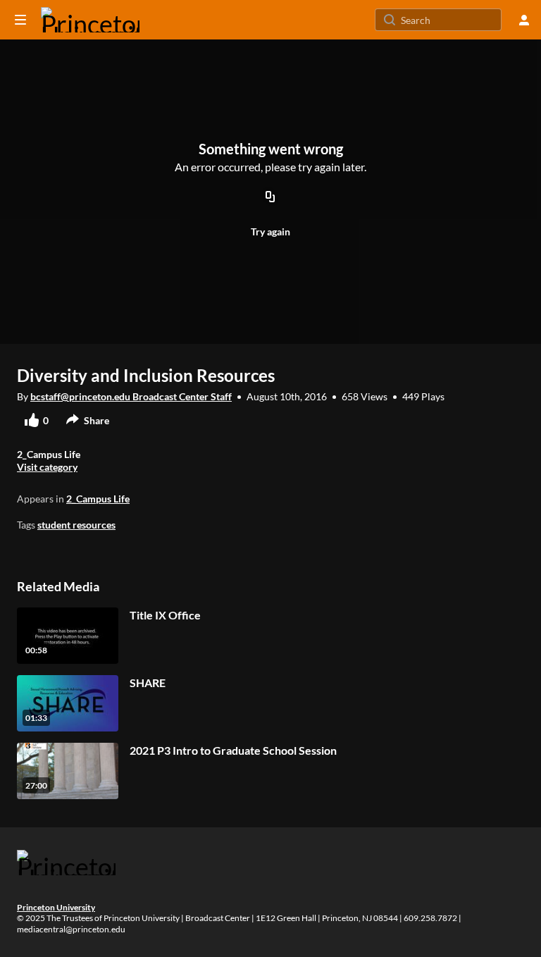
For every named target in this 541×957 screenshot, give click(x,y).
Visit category (47, 467)
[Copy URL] (270, 197)
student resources (76, 525)
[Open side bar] (20, 19)
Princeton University (56, 907)
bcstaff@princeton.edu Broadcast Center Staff (131, 396)
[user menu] (524, 19)
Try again (270, 231)
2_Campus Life (98, 499)
